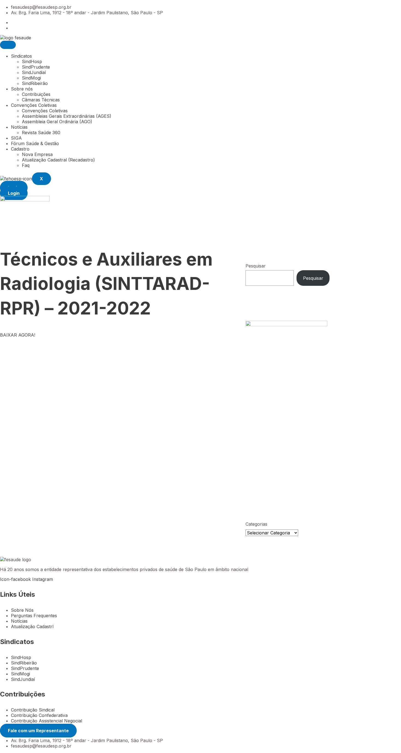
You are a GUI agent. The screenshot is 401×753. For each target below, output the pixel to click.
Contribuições (36, 94)
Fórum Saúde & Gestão (35, 143)
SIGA (16, 138)
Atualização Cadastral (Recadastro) (58, 160)
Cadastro (20, 149)
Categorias (256, 524)
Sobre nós (22, 89)
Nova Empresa (37, 154)
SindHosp (32, 61)
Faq (25, 165)
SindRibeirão (35, 83)
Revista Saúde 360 (41, 132)
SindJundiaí (34, 72)
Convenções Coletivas (34, 105)
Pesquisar (256, 266)
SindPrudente (36, 67)
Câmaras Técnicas (41, 99)
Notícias (19, 127)
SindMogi (31, 78)
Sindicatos (21, 56)
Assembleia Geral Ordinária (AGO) (57, 121)
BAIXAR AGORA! (17, 335)
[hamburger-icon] (8, 45)
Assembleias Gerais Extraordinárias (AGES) (66, 116)
